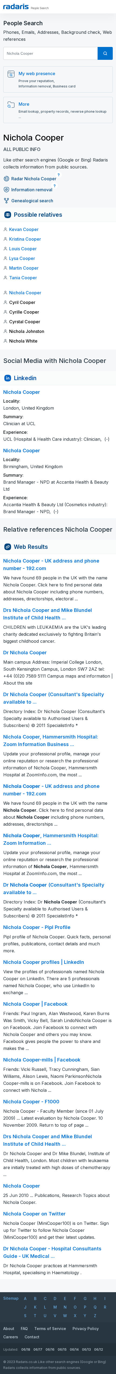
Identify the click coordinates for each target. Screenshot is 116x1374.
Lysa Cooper (22, 258)
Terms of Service (50, 1328)
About (8, 1328)
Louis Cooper (23, 248)
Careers (10, 1337)
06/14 (74, 1349)
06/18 (25, 1349)
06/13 (86, 1349)
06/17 (37, 1349)
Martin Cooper (24, 268)
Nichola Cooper (25, 292)
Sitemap (11, 1298)
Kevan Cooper (24, 229)
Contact (32, 1337)
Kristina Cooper (25, 239)
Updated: (10, 1349)
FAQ (24, 1328)
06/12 (98, 1349)
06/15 (62, 1349)
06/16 (50, 1349)
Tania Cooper (23, 277)
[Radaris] (16, 6)
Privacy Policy (86, 1328)
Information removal (31, 189)
